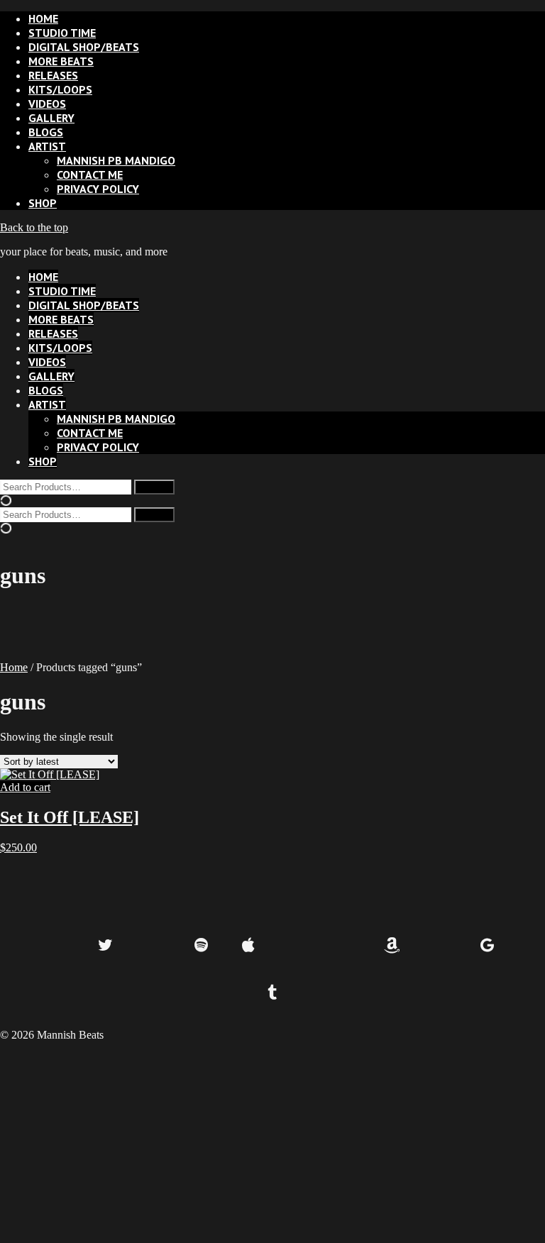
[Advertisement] (272, 1141)
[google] (487, 946)
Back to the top (34, 227)
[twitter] (105, 946)
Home (14, 667)
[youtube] (440, 946)
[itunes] (344, 946)
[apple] (249, 946)
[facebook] (58, 946)
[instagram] (154, 946)
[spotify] (201, 946)
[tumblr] (273, 994)
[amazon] (392, 946)
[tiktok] (296, 946)
